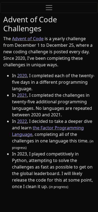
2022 (22, 121)
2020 (22, 76)
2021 (22, 95)
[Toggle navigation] (49, 7)
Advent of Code (28, 39)
